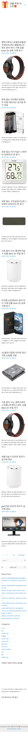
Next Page (22, 555)
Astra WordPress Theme (14, 729)
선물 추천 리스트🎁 (15, 5)
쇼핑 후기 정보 (5, 53)
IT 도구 (3, 628)
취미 (2, 652)
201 (14, 555)
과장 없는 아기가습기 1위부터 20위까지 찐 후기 (13, 153)
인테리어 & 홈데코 (6, 649)
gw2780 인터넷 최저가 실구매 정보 (13, 507)
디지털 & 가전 (4, 633)
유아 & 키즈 (4, 647)
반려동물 (3, 636)
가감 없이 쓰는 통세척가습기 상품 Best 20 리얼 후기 (13, 252)
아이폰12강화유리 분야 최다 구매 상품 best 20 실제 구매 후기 (13, 303)
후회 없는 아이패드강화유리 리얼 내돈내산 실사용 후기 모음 (13, 102)
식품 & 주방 (4, 644)
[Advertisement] (14, 24)
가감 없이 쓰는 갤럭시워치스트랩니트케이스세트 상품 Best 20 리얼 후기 (13, 405)
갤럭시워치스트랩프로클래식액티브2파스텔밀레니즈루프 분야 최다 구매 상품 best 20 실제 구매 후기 (13, 46)
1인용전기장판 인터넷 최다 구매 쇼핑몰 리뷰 (13, 354)
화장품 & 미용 (4, 657)
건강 (2, 631)
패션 (2, 655)
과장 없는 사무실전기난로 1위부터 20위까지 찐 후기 (13, 203)
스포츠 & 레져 (4, 641)
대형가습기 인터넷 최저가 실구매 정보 (13, 458)
